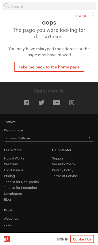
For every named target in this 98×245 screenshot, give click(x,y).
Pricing (9, 175)
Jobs (7, 224)
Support (58, 158)
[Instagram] (72, 103)
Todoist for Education (20, 187)
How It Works (14, 158)
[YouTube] (57, 103)
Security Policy (63, 163)
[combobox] (49, 6)
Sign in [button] (62, 239)
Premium (11, 163)
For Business (13, 170)
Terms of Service (65, 175)
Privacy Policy (62, 170)
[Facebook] (26, 103)
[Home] (7, 239)
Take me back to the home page (49, 66)
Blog (7, 199)
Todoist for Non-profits (21, 181)
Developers (13, 193)
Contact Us (82, 238)
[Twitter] (41, 103)
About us (11, 218)
